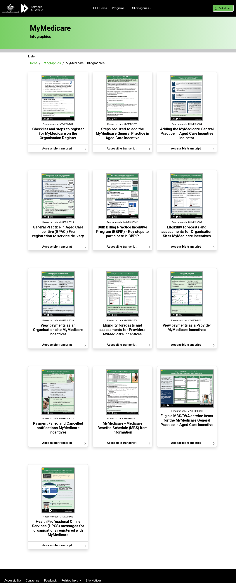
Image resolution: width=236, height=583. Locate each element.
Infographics (52, 63)
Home (33, 63)
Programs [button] (118, 8)
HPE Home (100, 8)
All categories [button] (140, 8)
